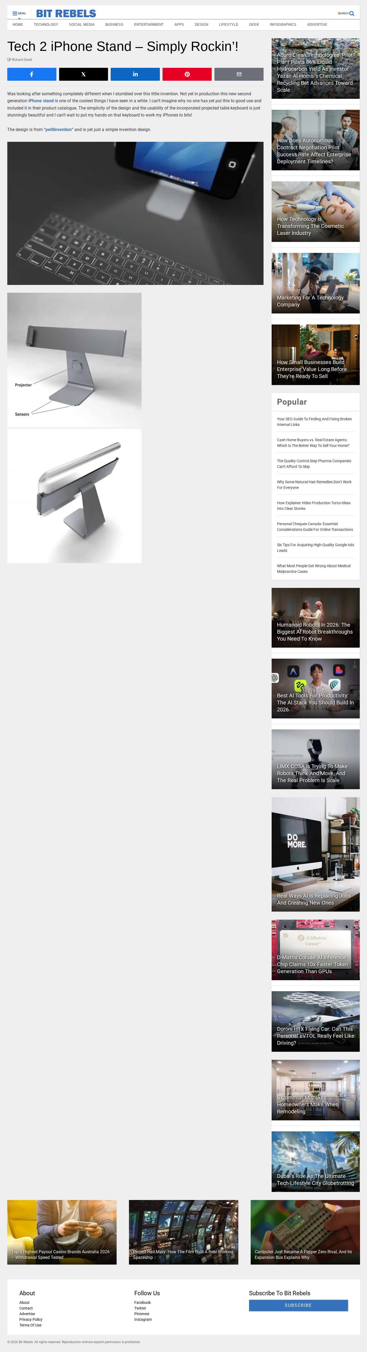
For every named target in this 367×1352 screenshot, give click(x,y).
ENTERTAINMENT (149, 25)
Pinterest (141, 1314)
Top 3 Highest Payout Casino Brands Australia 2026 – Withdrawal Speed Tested (60, 1254)
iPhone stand (41, 100)
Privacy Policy (30, 1319)
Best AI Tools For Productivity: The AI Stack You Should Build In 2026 (315, 702)
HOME (18, 25)
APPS (179, 25)
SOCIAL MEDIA (82, 25)
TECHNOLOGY (46, 25)
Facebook (142, 1302)
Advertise (27, 1314)
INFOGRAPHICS (283, 25)
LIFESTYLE (228, 25)
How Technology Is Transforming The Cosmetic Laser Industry (310, 226)
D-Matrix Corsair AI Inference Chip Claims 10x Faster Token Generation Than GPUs (312, 964)
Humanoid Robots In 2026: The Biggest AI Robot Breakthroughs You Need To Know (315, 632)
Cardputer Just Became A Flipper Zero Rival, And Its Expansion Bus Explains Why (303, 1254)
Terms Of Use (30, 1325)
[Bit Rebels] (63, 15)
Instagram (143, 1319)
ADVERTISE (317, 25)
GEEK (254, 25)
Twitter (140, 1308)
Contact (26, 1308)
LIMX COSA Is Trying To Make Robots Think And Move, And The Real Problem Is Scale (312, 773)
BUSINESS (114, 25)
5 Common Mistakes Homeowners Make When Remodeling (308, 1104)
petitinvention (58, 129)
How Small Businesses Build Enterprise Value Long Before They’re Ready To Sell (312, 369)
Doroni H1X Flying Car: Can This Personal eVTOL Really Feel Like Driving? (315, 1036)
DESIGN (201, 25)
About (24, 1302)
